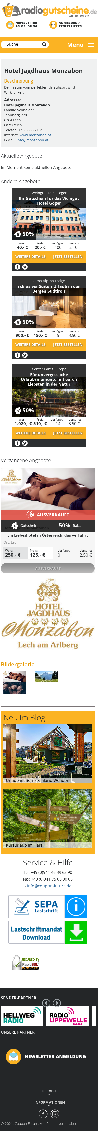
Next (57, 1003)
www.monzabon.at (35, 135)
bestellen (67, 256)
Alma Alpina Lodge (49, 280)
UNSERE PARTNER (18, 1032)
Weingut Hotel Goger (49, 192)
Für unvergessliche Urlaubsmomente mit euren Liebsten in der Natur (49, 379)
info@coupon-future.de (49, 886)
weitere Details (30, 256)
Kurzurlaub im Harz (24, 845)
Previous (46, 1003)
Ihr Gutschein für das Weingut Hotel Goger (49, 201)
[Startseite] (49, 10)
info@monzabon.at (32, 140)
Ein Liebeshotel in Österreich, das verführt (47, 535)
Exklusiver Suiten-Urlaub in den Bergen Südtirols (49, 289)
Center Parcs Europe (49, 369)
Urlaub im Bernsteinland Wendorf (38, 780)
